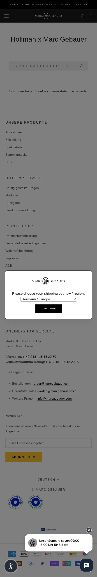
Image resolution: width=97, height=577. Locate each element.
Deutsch (46, 479)
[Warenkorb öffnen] (91, 16)
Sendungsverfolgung (20, 210)
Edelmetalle (13, 147)
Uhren (9, 162)
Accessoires (14, 132)
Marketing (12, 195)
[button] (11, 566)
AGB (8, 265)
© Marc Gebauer (48, 489)
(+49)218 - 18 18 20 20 (62, 362)
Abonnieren (23, 457)
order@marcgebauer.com (52, 383)
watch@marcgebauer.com (57, 391)
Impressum (13, 258)
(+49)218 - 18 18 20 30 (39, 356)
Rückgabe (12, 203)
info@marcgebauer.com (54, 398)
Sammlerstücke (16, 154)
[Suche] (83, 16)
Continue (48, 308)
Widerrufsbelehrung (19, 250)
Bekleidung (13, 139)
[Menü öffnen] (6, 16)
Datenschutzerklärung (21, 236)
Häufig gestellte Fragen (22, 188)
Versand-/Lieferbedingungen (25, 243)
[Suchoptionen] (83, 66)
